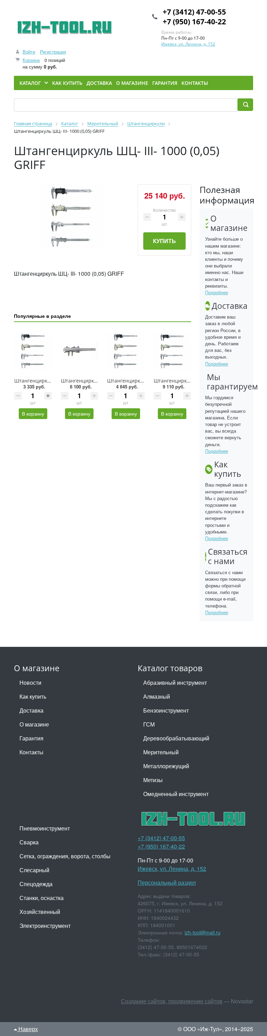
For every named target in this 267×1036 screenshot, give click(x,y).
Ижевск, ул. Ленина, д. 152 (188, 44)
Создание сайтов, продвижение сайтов (171, 1001)
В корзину (33, 413)
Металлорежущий (166, 766)
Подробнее (216, 292)
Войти (29, 51)
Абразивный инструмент (175, 682)
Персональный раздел (167, 882)
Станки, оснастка (41, 898)
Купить (164, 241)
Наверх (27, 1029)
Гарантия (31, 738)
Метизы (153, 780)
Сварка (29, 842)
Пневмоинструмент (44, 828)
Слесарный (34, 870)
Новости (30, 682)
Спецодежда (35, 884)
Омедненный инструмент (176, 794)
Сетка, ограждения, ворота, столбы (65, 856)
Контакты (31, 752)
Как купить (32, 696)
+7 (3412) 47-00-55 (194, 12)
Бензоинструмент (166, 710)
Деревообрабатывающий (176, 738)
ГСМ (149, 724)
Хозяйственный (39, 912)
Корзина (31, 60)
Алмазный (156, 696)
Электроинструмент (45, 926)
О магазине (34, 724)
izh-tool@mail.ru (202, 932)
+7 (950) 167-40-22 (194, 21)
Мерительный (161, 752)
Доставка (31, 710)
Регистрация (53, 51)
